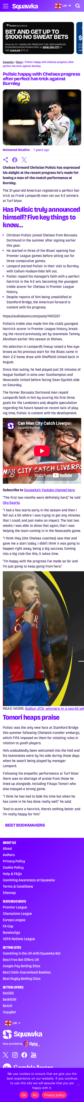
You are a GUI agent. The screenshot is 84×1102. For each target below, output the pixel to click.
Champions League (17, 913)
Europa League (14, 920)
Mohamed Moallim (16, 150)
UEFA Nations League (19, 939)
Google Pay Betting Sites (21, 966)
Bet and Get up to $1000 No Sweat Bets (36, 34)
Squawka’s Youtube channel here (49, 490)
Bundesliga (11, 932)
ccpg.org (15, 50)
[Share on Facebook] (15, 160)
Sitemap (9, 892)
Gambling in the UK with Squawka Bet (31, 953)
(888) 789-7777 (51, 47)
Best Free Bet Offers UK (21, 959)
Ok (24, 1095)
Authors (9, 855)
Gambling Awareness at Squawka (29, 880)
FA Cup (8, 926)
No (35, 1095)
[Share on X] (24, 160)
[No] (78, 1085)
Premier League (15, 907)
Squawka (8, 62)
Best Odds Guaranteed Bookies (27, 972)
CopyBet (9, 1012)
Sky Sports (11, 502)
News (19, 62)
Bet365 (8, 993)
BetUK (7, 1005)
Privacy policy (54, 1095)
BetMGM (9, 999)
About (7, 848)
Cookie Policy (13, 867)
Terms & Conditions (18, 886)
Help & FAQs (12, 873)
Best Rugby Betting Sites (22, 978)
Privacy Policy (14, 861)
